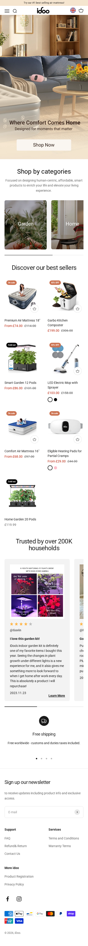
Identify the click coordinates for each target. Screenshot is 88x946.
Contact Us (12, 853)
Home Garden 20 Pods (20, 519)
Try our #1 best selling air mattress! (44, 2)
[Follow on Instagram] (19, 899)
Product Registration (19, 876)
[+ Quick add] (34, 309)
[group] (44, 87)
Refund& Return (16, 846)
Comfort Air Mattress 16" (22, 451)
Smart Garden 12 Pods (20, 382)
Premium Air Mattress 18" (22, 320)
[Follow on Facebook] (8, 899)
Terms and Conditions (64, 838)
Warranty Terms (60, 846)
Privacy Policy (14, 884)
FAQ (7, 838)
